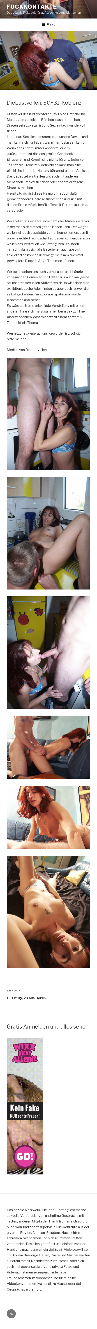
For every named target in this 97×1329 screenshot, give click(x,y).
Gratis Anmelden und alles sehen (48, 1026)
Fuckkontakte (32, 6)
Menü (50, 25)
